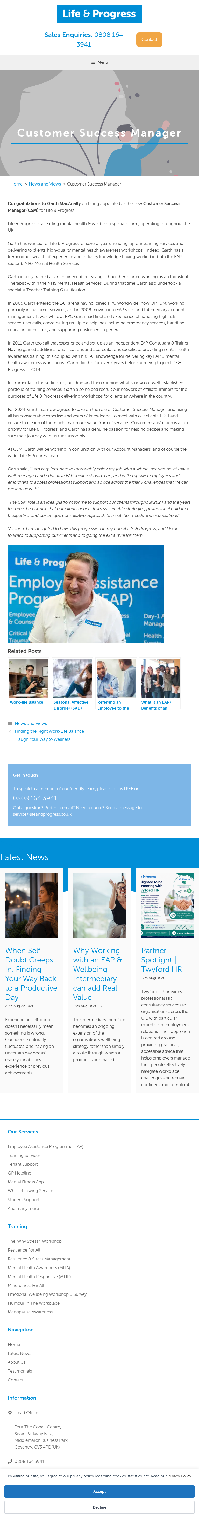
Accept (99, 1491)
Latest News (19, 1353)
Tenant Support (23, 1164)
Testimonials (20, 1371)
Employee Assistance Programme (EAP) (45, 1146)
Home (14, 1344)
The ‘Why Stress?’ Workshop (35, 1241)
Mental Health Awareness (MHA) (39, 1268)
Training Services (24, 1155)
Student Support (23, 1199)
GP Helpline (19, 1173)
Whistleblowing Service (30, 1191)
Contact (149, 39)
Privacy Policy (179, 1476)
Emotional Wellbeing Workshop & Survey (47, 1294)
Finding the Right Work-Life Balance (49, 731)
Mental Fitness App (26, 1182)
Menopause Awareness (30, 1312)
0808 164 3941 (35, 798)
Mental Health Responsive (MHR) (39, 1276)
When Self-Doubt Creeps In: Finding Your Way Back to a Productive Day (31, 974)
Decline (99, 1507)
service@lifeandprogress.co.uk (42, 814)
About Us (16, 1362)
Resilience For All (24, 1250)
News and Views (31, 723)
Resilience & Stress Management (39, 1259)
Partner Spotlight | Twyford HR (161, 960)
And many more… (25, 1208)
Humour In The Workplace (34, 1303)
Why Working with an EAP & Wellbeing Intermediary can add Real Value (97, 974)
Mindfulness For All (26, 1285)
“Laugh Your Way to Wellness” (43, 739)
